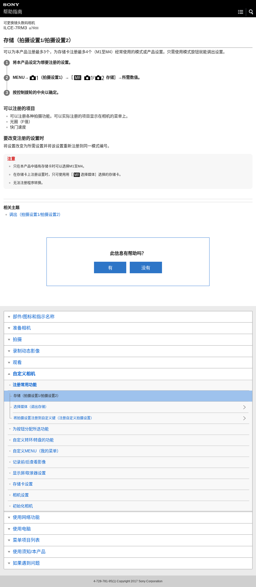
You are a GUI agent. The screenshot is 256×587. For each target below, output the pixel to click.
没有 (145, 267)
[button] (251, 12)
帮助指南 (12, 12)
